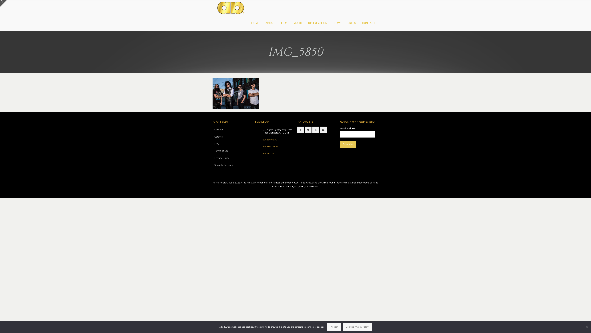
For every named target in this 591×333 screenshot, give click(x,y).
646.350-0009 (270, 146)
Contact (218, 129)
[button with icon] (300, 130)
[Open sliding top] (3, 3)
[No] (587, 327)
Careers (218, 136)
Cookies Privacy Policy (357, 326)
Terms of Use (221, 151)
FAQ (216, 143)
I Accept (334, 326)
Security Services (223, 165)
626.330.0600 (270, 139)
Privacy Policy (221, 158)
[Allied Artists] (230, 7)
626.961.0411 (269, 153)
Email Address (348, 128)
